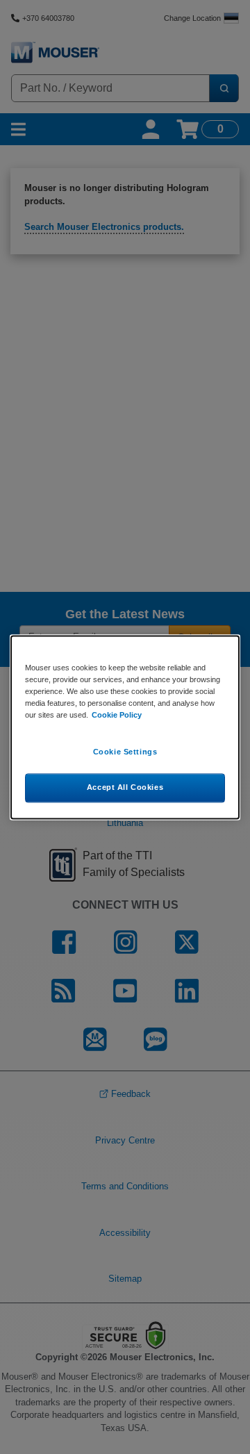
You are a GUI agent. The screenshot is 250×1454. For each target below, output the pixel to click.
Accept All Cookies (125, 787)
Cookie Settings (125, 751)
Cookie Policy (117, 715)
